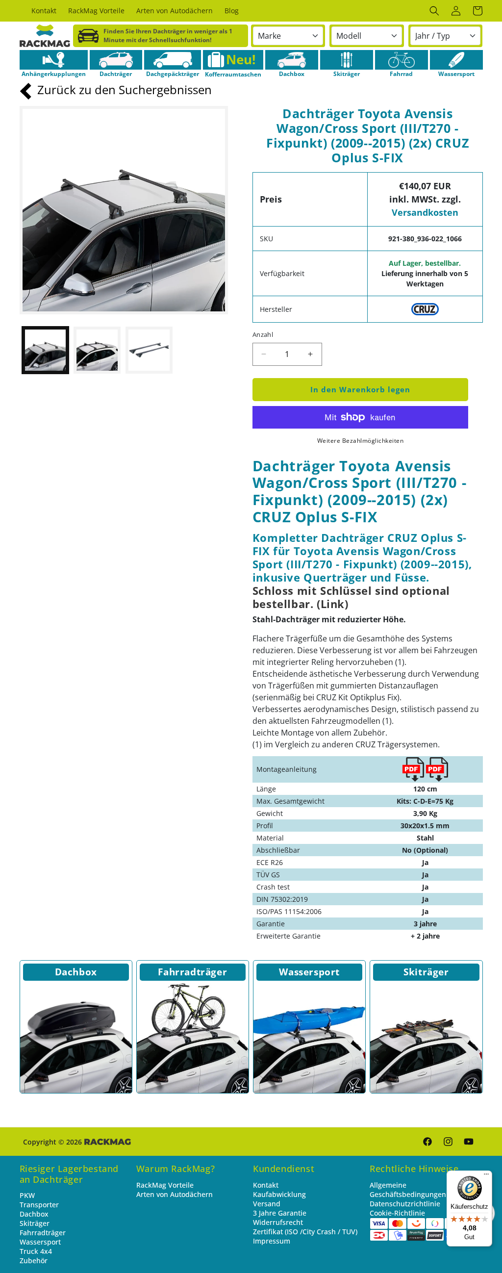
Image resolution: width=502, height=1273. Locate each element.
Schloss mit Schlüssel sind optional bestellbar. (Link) (351, 597)
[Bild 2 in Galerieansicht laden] (97, 350)
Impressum (271, 1241)
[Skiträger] (346, 60)
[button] (434, 11)
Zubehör (34, 1260)
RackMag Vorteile (165, 1185)
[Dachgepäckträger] (172, 60)
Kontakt (265, 1185)
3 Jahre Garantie (279, 1213)
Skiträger (426, 972)
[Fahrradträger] (193, 1037)
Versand (266, 1203)
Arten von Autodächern (174, 1194)
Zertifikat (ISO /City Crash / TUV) (305, 1231)
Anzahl (262, 334)
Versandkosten (425, 212)
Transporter (39, 1204)
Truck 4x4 (36, 1251)
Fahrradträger (192, 972)
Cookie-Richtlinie (397, 1213)
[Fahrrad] (401, 60)
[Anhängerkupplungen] (54, 60)
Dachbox (76, 972)
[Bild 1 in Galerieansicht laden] (45, 350)
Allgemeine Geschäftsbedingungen (408, 1189)
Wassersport (309, 972)
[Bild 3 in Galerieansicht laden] (149, 350)
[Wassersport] (456, 60)
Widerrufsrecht (278, 1222)
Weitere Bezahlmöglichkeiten (360, 440)
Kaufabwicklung (279, 1194)
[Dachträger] (116, 60)
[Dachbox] (291, 60)
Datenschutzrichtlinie (405, 1203)
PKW (27, 1195)
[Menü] (486, 1176)
